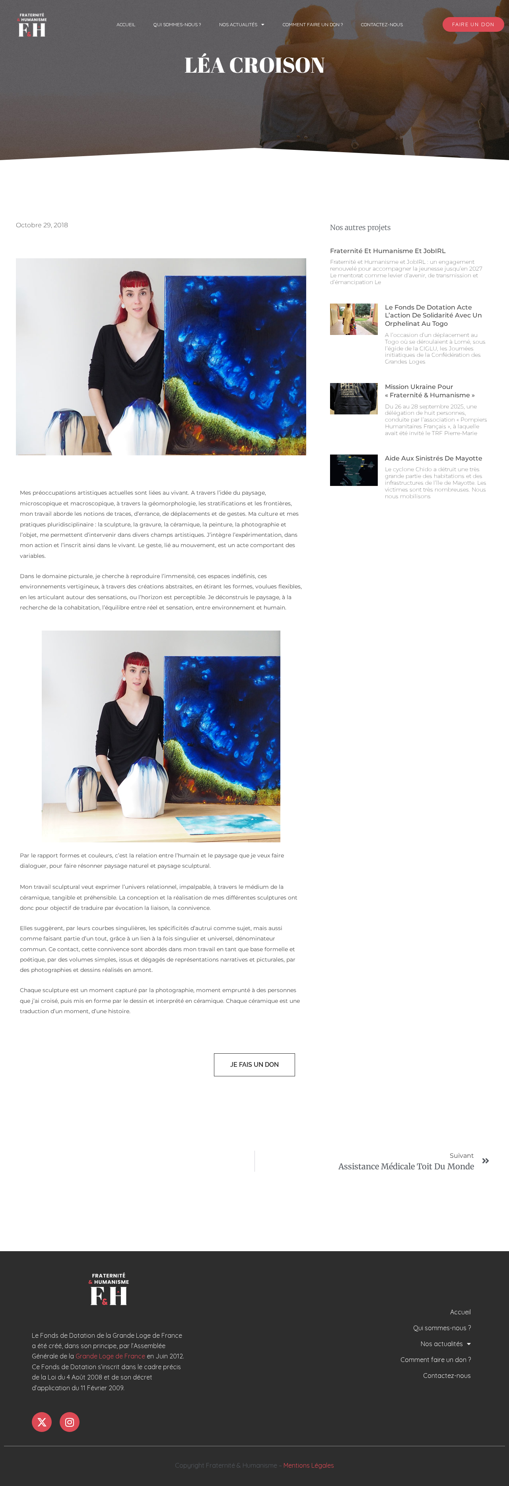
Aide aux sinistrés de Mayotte (433, 458)
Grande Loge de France (110, 1356)
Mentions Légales (309, 1465)
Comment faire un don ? (313, 24)
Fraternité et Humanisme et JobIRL (388, 251)
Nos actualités (238, 24)
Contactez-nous (382, 24)
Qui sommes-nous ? (177, 24)
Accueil (126, 24)
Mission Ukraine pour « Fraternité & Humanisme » (430, 391)
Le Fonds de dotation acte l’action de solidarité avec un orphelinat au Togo (433, 316)
